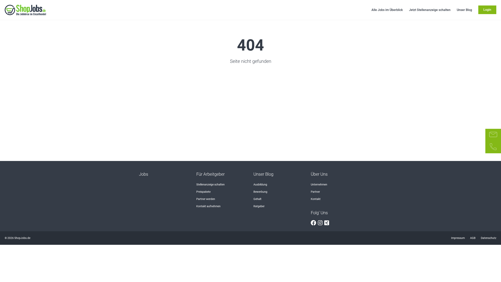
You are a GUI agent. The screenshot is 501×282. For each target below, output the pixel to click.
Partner (315, 191)
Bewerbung (260, 191)
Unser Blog (464, 10)
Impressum (458, 238)
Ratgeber (259, 206)
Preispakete (203, 191)
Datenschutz (488, 238)
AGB (473, 238)
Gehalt (257, 199)
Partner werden (205, 199)
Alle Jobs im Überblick (387, 10)
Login (487, 10)
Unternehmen (319, 184)
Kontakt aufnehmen (208, 206)
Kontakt (316, 199)
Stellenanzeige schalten (210, 184)
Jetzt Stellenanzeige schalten (430, 10)
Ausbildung (260, 184)
